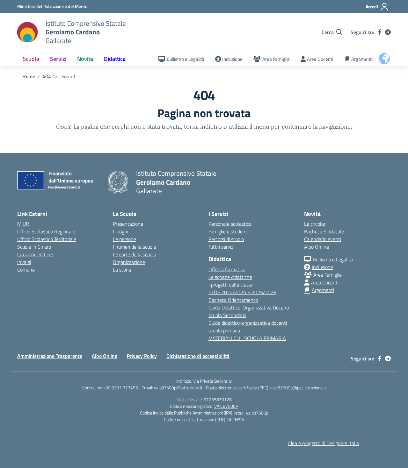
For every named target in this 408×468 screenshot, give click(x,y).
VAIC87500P (226, 406)
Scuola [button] (31, 58)
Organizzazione (129, 262)
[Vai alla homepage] (27, 32)
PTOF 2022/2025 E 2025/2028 (242, 292)
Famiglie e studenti (228, 231)
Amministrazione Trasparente (49, 356)
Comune (26, 269)
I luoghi (120, 231)
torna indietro (203, 126)
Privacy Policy (142, 356)
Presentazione (128, 224)
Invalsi (24, 262)
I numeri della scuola (134, 247)
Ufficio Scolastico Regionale (46, 231)
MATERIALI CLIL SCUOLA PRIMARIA (247, 338)
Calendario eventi (322, 239)
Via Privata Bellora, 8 (212, 381)
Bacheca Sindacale (324, 231)
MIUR (23, 224)
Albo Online (316, 247)
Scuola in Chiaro (34, 247)
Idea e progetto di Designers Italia (323, 443)
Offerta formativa (226, 269)
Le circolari (315, 224)
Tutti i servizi (221, 247)
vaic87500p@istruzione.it (178, 387)
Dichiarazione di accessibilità (197, 356)
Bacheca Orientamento (233, 300)
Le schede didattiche (230, 277)
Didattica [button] (115, 58)
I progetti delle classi (230, 284)
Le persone (124, 239)
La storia (122, 269)
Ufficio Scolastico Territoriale (46, 239)
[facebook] (379, 32)
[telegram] (388, 32)
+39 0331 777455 (120, 387)
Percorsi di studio (226, 239)
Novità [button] (85, 58)
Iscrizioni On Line (35, 254)
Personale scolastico (229, 224)
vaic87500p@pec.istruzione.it (298, 387)
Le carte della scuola (134, 254)
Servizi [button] (58, 58)
